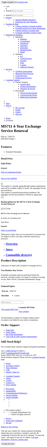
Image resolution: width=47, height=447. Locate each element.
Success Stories (11, 395)
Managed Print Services (24, 74)
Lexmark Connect (13, 366)
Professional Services (23, 78)
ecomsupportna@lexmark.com (17, 353)
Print (22, 63)
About (8, 378)
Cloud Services (26, 59)
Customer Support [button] (13, 80)
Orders (18, 112)
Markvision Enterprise (28, 97)
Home (8, 118)
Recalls (8, 423)
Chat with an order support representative (21, 337)
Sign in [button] (8, 106)
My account (19, 108)
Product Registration (28, 86)
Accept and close (8, 444)
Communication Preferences (16, 393)
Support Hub (25, 84)
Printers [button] (9, 18)
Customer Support (13, 376)
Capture (23, 65)
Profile (17, 110)
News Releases (11, 368)
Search (8, 11)
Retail (22, 52)
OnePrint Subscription (23, 71)
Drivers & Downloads (28, 93)
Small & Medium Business (25, 20)
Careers (9, 380)
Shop (8, 103)
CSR (8, 370)
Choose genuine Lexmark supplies (28, 26)
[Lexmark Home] (21, 2)
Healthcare (24, 43)
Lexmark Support (38, 357)
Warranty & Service (27, 89)
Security (23, 61)
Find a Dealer (11, 385)
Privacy (9, 418)
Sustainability (11, 391)
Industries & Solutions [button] (14, 35)
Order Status (10, 332)
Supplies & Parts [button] (12, 24)
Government (25, 41)
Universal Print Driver (28, 95)
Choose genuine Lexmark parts (27, 31)
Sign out (18, 114)
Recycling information (14, 334)
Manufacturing (25, 50)
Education (24, 48)
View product (24, 311)
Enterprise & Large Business (26, 22)
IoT (21, 56)
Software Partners (27, 67)
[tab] (26, 243)
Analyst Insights (12, 397)
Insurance (24, 46)
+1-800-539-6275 (11, 351)
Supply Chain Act (12, 372)
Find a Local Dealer (8, 230)
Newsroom (10, 389)
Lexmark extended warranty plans (28, 33)
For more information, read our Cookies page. (19, 438)
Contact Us (10, 383)
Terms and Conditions (14, 421)
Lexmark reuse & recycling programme (30, 28)
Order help (10, 330)
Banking (23, 39)
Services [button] (9, 69)
